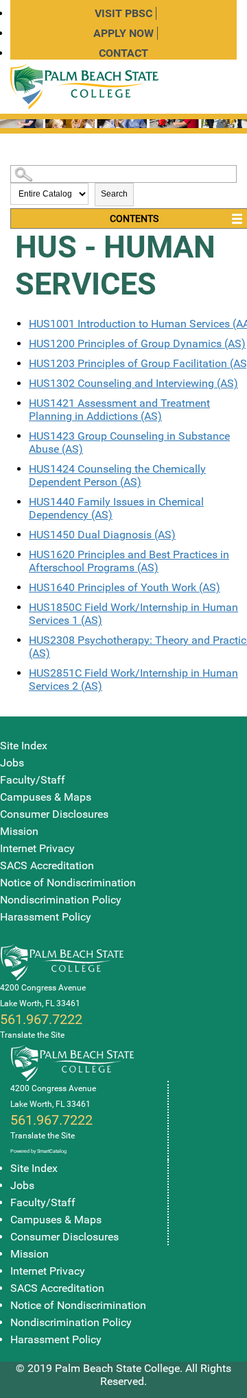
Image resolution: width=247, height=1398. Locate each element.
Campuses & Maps (45, 796)
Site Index (23, 745)
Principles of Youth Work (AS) (124, 587)
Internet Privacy (37, 848)
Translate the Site (32, 1035)
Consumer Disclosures (54, 814)
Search (114, 194)
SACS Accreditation (47, 865)
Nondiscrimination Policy (60, 899)
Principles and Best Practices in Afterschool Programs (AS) (129, 561)
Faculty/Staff (32, 779)
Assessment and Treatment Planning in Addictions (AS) (119, 410)
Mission (19, 831)
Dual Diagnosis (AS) (102, 534)
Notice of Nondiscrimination (68, 882)
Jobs (12, 762)
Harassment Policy (45, 916)
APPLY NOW (123, 33)
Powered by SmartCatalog (38, 1151)
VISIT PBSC (123, 13)
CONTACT (123, 53)
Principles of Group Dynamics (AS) (137, 343)
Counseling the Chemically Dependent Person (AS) (117, 475)
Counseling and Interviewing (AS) (133, 383)
